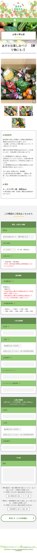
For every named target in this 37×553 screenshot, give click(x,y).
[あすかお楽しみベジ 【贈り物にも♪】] (18, 102)
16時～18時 (9, 311)
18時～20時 (19, 311)
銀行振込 (16, 261)
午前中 (15, 309)
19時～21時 (29, 311)
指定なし (8, 309)
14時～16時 (24, 309)
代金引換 (8, 261)
